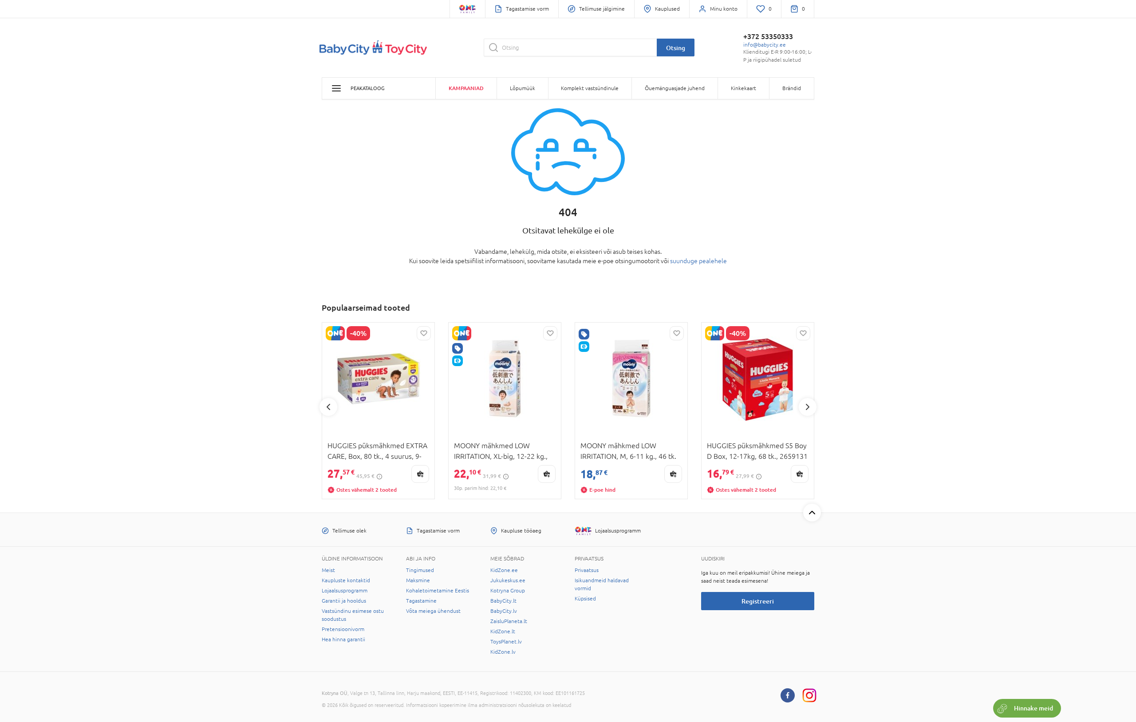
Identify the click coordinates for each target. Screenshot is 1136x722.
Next (807, 407)
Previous (328, 407)
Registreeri (758, 601)
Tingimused (420, 570)
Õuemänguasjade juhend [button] (675, 88)
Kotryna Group (507, 591)
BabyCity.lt (503, 601)
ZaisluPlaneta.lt (508, 621)
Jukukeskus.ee (507, 580)
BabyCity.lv (503, 611)
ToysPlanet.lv (506, 642)
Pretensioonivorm (343, 629)
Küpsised (585, 599)
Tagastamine (421, 601)
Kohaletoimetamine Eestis (437, 591)
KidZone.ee (504, 570)
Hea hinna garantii (343, 639)
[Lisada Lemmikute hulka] (423, 333)
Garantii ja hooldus (344, 601)
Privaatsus (587, 570)
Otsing (675, 47)
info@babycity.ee (764, 45)
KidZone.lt (502, 631)
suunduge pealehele (698, 260)
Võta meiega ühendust (433, 611)
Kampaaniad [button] (466, 88)
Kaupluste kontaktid (346, 580)
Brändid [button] (791, 88)
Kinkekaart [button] (743, 88)
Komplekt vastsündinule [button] (590, 88)
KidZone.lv (503, 652)
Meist (328, 570)
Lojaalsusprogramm (344, 591)
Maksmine (418, 580)
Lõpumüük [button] (522, 88)
